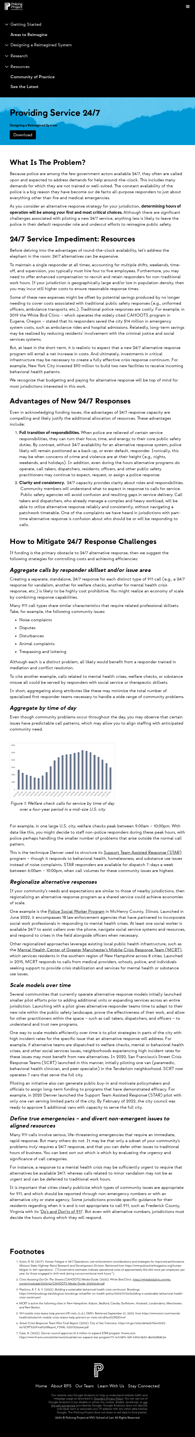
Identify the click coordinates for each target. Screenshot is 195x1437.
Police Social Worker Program (76, 911)
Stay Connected (144, 1386)
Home (41, 1386)
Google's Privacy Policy (108, 1398)
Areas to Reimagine (28, 34)
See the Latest (24, 86)
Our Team (84, 1386)
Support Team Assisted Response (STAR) (142, 852)
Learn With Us (111, 1386)
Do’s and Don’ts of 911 (61, 1211)
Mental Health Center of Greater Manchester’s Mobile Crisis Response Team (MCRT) (99, 949)
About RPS (61, 1386)
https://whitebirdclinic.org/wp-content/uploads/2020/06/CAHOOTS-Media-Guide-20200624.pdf (95, 1281)
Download (22, 134)
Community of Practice (32, 76)
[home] (102, 6)
